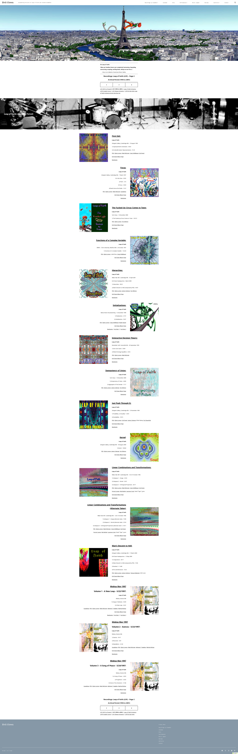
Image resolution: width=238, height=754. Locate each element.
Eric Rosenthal (147, 420)
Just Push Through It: (121, 403)
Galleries (216, 2)
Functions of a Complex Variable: (111, 240)
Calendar (165, 2)
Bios (173, 2)
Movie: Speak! (196, 2)
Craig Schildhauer (134, 153)
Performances (183, 2)
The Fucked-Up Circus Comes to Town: (129, 207)
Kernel (123, 437)
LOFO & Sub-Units (129, 91)
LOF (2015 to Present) (105, 89)
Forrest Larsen (115, 491)
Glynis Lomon (118, 153)
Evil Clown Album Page (118, 156)
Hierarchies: (117, 270)
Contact (226, 2)
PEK (113, 153)
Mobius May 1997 (118, 586)
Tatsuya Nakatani (135, 573)
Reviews (206, 2)
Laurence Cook (130, 491)
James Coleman (126, 291)
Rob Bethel (123, 491)
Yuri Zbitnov (125, 221)
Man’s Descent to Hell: (122, 545)
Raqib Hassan (122, 322)
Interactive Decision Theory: (124, 338)
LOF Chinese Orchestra (118, 91)
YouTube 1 (116, 329)
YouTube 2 (123, 329)
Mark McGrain (125, 153)
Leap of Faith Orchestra (130, 89)
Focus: (123, 167)
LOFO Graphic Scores (105, 91)
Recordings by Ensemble (151, 2)
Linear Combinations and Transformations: (131, 467)
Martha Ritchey (122, 608)
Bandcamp (114, 160)
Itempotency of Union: (115, 370)
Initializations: (119, 305)
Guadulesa (123, 191)
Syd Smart (141, 153)
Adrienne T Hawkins (113, 608)
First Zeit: (116, 136)
